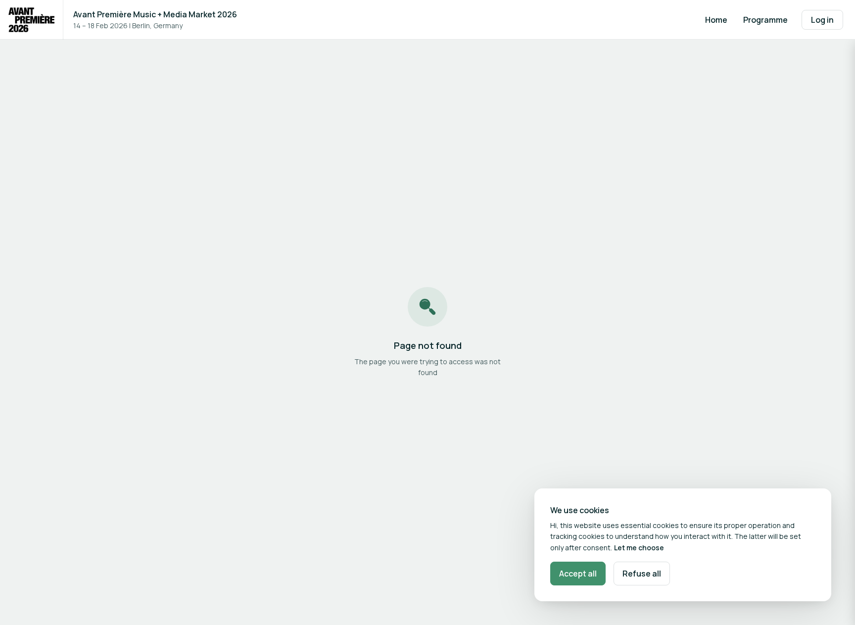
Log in (822, 19)
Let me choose (639, 547)
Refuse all (641, 573)
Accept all (578, 573)
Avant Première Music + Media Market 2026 (155, 14)
